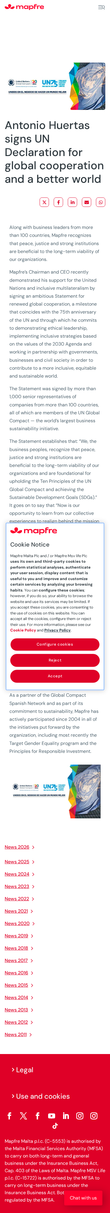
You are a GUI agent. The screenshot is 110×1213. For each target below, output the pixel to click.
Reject (55, 660)
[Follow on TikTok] (55, 1126)
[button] (83, 1198)
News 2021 (16, 911)
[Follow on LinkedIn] (65, 1116)
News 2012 (16, 1022)
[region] (55, 606)
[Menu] (101, 7)
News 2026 (17, 847)
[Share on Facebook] (58, 202)
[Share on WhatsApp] (100, 202)
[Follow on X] (23, 1116)
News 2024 (17, 874)
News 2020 (17, 923)
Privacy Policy (57, 630)
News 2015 (16, 985)
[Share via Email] (86, 202)
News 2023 (17, 886)
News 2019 (16, 936)
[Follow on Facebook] (9, 1116)
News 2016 (16, 973)
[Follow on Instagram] (79, 1116)
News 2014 (16, 997)
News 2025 (17, 862)
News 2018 (16, 948)
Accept (55, 675)
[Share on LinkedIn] (72, 202)
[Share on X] (44, 202)
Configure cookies (55, 644)
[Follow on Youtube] (51, 1116)
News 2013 (16, 1010)
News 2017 (16, 960)
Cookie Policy (23, 630)
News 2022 (17, 899)
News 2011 (16, 1034)
